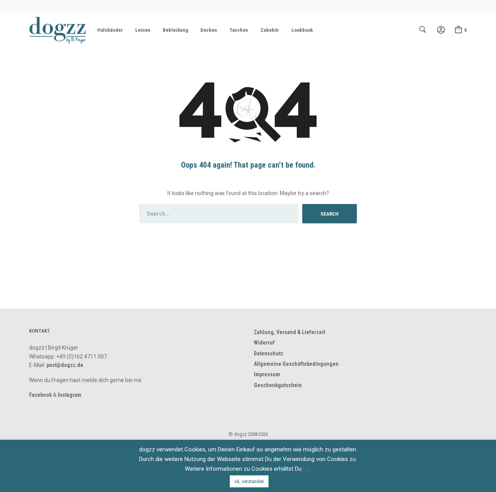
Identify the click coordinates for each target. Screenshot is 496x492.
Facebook (40, 395)
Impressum (267, 374)
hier (306, 468)
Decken (208, 30)
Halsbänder (110, 30)
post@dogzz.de (64, 365)
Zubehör (269, 30)
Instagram (69, 395)
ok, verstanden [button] (249, 481)
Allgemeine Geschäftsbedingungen (296, 364)
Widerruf (264, 342)
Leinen (142, 30)
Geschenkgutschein (278, 385)
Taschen (238, 30)
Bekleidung (175, 30)
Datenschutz (268, 353)
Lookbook (302, 30)
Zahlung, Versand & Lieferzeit (289, 332)
